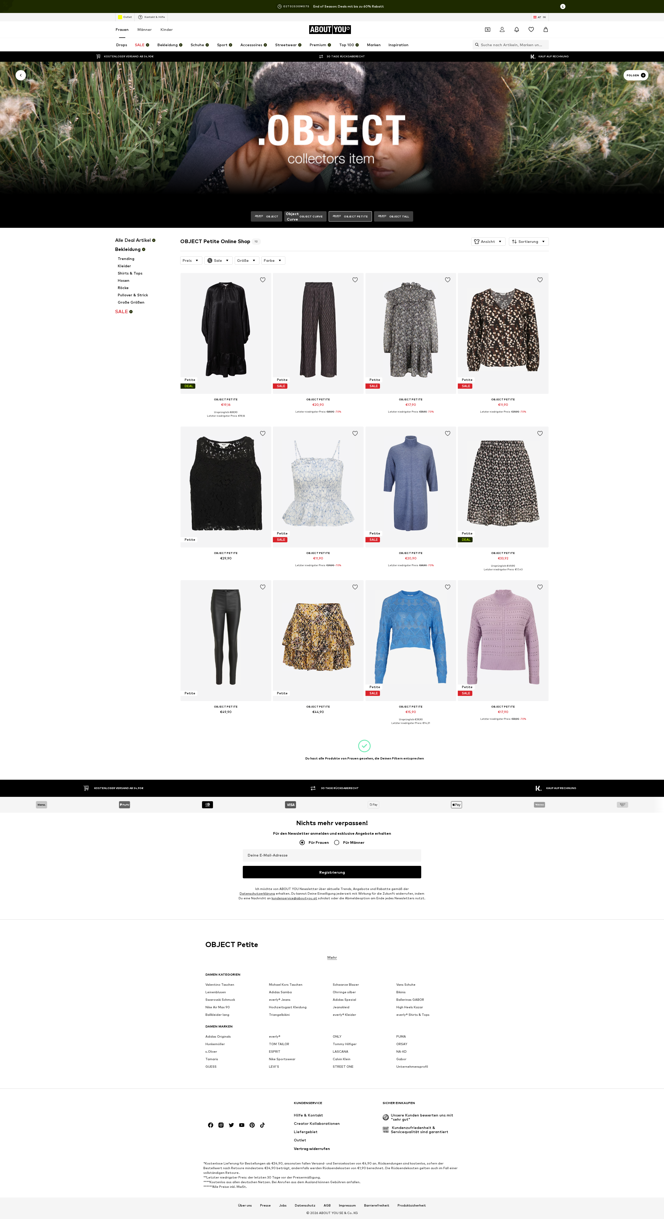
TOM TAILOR (279, 1044)
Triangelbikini (279, 1015)
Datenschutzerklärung (257, 893)
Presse (265, 1205)
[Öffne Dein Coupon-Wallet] (488, 29)
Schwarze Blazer (346, 985)
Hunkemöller (215, 1044)
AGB (327, 1205)
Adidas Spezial (344, 1000)
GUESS (211, 1067)
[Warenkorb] (546, 29)
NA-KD (401, 1051)
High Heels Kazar (409, 1007)
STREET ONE (343, 1067)
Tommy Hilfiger (345, 1044)
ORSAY (401, 1044)
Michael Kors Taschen (285, 985)
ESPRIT (274, 1051)
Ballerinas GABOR (410, 1000)
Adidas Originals (218, 1036)
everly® (274, 1036)
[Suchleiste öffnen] (476, 44)
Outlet (127, 16)
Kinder (167, 29)
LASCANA (340, 1051)
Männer (144, 29)
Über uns (245, 1205)
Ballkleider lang (217, 1015)
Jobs (283, 1205)
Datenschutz (305, 1205)
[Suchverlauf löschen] (545, 45)
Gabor (401, 1059)
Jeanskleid (341, 1007)
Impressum (347, 1205)
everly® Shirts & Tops (413, 1015)
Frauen (122, 29)
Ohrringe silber (344, 992)
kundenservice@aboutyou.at (294, 898)
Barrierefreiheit (376, 1205)
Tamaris (211, 1059)
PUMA (401, 1036)
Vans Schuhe (406, 985)
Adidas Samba (280, 992)
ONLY (337, 1036)
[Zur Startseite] (233, 1105)
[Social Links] (211, 1125)
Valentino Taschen (219, 985)
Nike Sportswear (282, 1059)
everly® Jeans (279, 1000)
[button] (488, 241)
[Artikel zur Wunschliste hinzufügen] (262, 280)
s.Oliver (211, 1051)
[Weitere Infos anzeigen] (226, 419)
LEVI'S (274, 1067)
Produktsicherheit (412, 1205)
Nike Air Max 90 (217, 1007)
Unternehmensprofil (412, 1067)
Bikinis (401, 992)
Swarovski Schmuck (220, 1000)
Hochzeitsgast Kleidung (288, 1007)
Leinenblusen (215, 992)
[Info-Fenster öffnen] (562, 6)
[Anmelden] (502, 29)
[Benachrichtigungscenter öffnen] (517, 29)
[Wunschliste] (531, 29)
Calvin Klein (341, 1059)
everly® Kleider (344, 1015)
